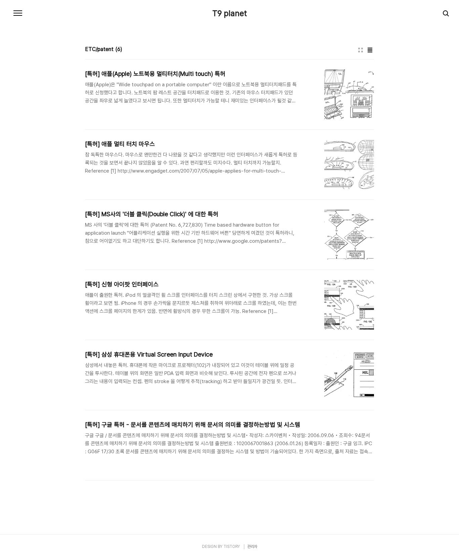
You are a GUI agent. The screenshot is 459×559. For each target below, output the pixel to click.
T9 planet (229, 13)
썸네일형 (361, 50)
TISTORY (231, 546)
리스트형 (370, 50)
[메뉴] (18, 13)
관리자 (252, 546)
